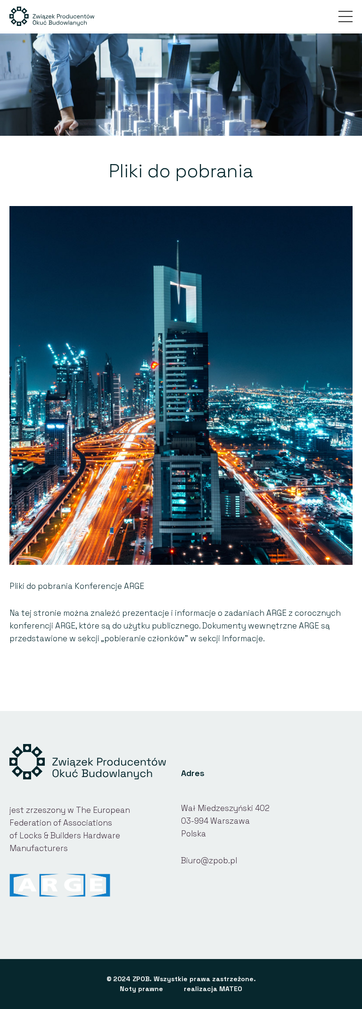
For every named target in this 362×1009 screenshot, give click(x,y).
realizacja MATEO (213, 988)
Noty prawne (141, 988)
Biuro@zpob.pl (209, 860)
